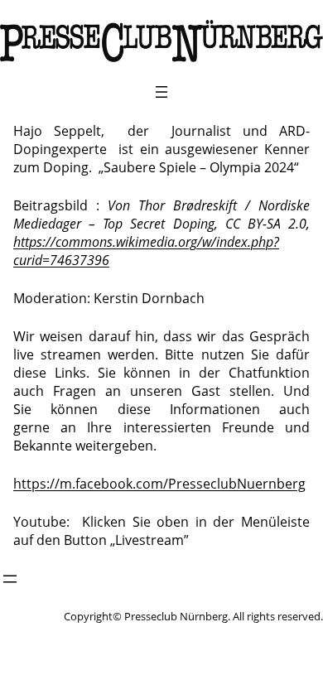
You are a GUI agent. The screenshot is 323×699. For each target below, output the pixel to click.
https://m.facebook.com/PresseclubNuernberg (159, 484)
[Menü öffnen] (161, 92)
